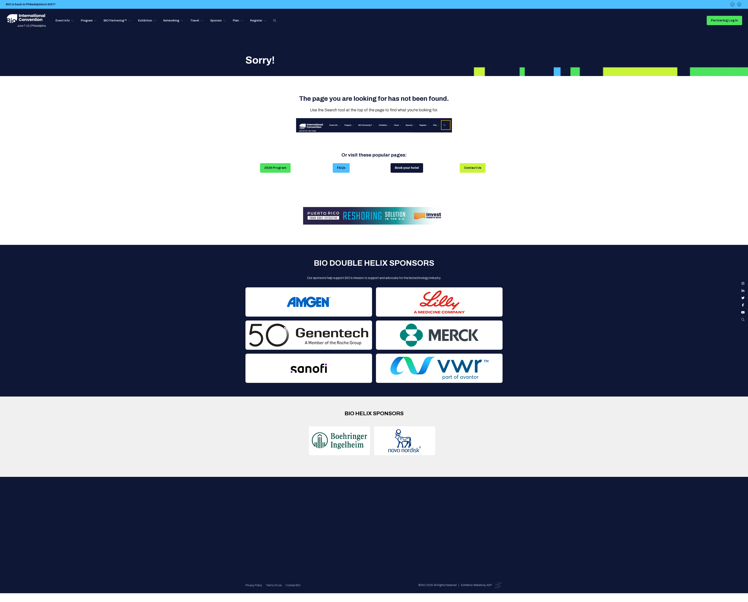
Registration (376, 522)
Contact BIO (293, 585)
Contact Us (472, 167)
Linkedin (743, 291)
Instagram (743, 283)
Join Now (312, 522)
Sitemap (373, 537)
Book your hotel (407, 167)
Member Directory (318, 514)
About (310, 506)
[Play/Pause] (739, 4)
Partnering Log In (724, 20)
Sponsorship (376, 529)
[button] (65, 20)
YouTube (743, 312)
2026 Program (275, 167)
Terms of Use (274, 585)
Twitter (743, 298)
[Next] (732, 4)
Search (274, 20)
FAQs (341, 167)
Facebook (743, 305)
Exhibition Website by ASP (476, 585)
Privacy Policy (253, 585)
